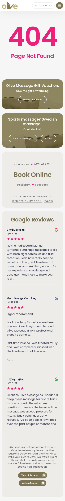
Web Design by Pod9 (27, 201)
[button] (59, 5)
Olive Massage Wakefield (32, 196)
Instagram (24, 185)
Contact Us (21, 164)
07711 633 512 (42, 164)
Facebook (41, 185)
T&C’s (48, 201)
